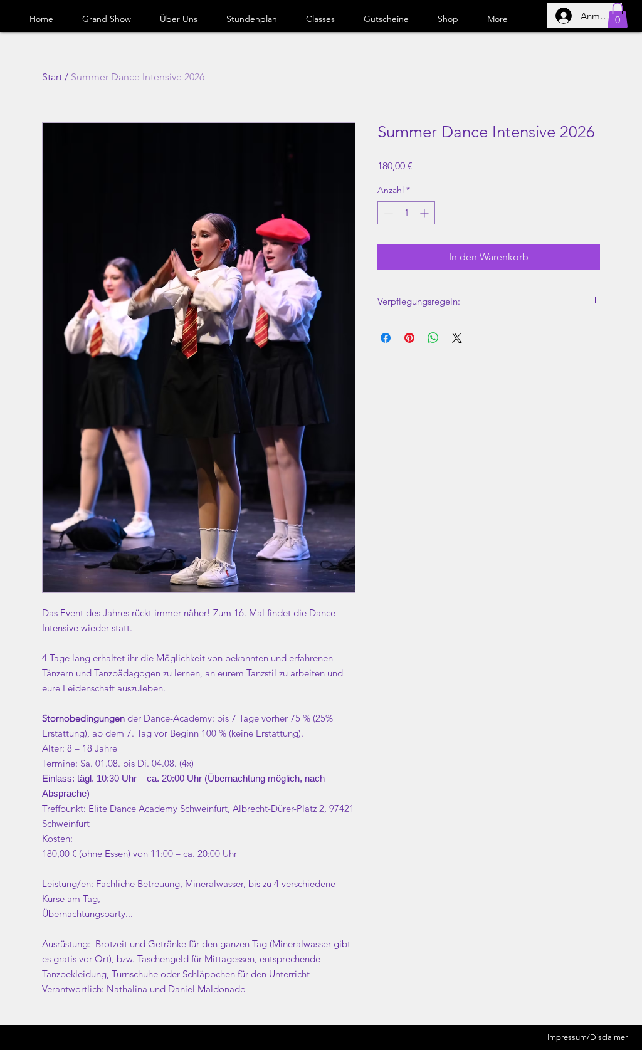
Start (52, 77)
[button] (617, 15)
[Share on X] (457, 337)
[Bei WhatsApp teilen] (433, 337)
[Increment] (425, 213)
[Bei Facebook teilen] (385, 337)
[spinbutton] (406, 213)
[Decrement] (387, 213)
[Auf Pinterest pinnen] (409, 337)
